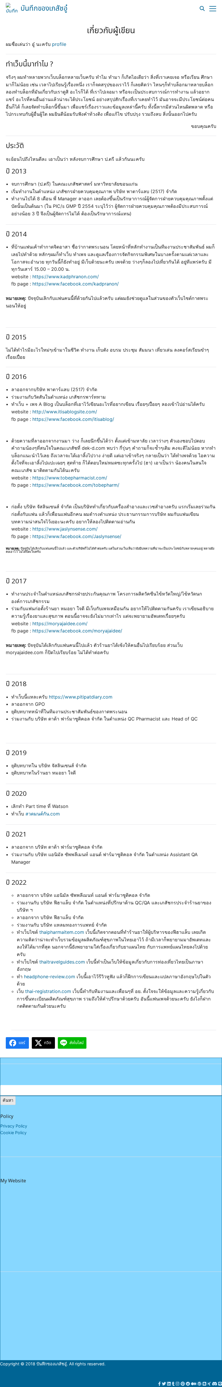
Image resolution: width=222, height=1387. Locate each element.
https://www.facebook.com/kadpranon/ (75, 284)
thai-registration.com (48, 991)
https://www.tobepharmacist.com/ (69, 478)
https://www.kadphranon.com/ (65, 276)
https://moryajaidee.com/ (60, 623)
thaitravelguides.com (62, 962)
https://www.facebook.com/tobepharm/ (75, 485)
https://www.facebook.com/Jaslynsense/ (76, 536)
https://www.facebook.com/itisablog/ (73, 419)
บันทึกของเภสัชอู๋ (44, 8)
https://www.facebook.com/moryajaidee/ (77, 631)
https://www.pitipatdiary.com (80, 697)
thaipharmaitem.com (61, 932)
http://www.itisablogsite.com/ (64, 412)
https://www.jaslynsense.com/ (65, 529)
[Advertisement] (178, 1322)
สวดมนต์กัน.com (42, 814)
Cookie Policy (13, 1132)
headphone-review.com (49, 976)
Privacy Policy (13, 1125)
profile (59, 44)
